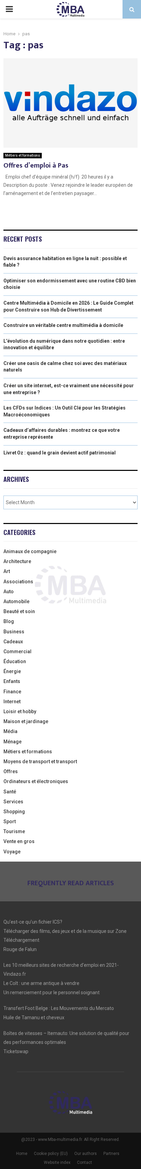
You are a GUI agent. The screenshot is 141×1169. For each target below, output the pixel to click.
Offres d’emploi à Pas (35, 165)
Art (6, 571)
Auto (8, 591)
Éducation (14, 661)
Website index (57, 1162)
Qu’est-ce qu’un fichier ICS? (32, 922)
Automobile (16, 601)
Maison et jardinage (25, 721)
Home (21, 1153)
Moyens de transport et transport (40, 761)
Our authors (85, 1153)
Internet (12, 701)
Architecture (17, 561)
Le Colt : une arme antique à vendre (41, 983)
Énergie (12, 671)
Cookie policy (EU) (51, 1153)
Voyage (12, 851)
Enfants (11, 681)
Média (10, 731)
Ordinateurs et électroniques (35, 781)
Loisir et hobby (19, 711)
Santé (9, 791)
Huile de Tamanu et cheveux (33, 1017)
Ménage (12, 741)
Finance (12, 691)
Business (13, 631)
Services (13, 801)
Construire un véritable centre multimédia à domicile (63, 325)
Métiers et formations (22, 155)
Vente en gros (19, 841)
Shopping (14, 811)
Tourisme (14, 831)
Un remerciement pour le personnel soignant (51, 992)
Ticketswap (15, 1051)
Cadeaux (13, 641)
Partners (111, 1153)
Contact (84, 1162)
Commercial (17, 651)
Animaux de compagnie (29, 551)
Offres (10, 771)
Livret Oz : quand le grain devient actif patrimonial (59, 452)
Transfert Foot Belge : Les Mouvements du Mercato (58, 1008)
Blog (8, 621)
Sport (9, 821)
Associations (18, 581)
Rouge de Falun (20, 949)
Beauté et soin (19, 611)
